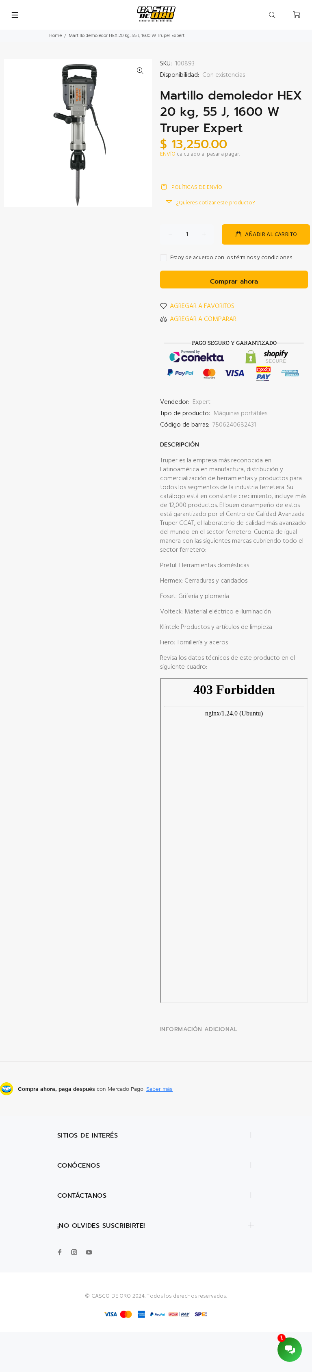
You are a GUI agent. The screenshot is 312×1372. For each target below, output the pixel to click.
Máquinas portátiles (240, 413)
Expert (201, 402)
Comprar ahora (234, 281)
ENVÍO (168, 154)
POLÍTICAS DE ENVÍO (196, 187)
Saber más (159, 1089)
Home (55, 36)
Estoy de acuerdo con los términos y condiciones (231, 258)
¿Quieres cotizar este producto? (215, 203)
